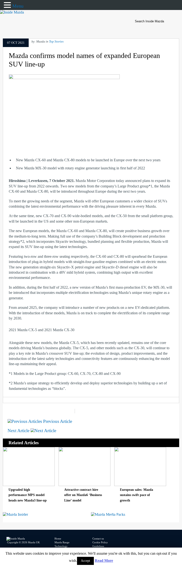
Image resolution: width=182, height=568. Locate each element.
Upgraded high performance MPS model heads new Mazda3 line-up (28, 495)
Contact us (98, 538)
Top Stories (56, 41)
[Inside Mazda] (12, 12)
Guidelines (98, 546)
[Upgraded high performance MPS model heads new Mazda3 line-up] (29, 485)
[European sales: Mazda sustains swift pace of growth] (140, 485)
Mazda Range (62, 542)
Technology (61, 546)
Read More (104, 560)
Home (58, 538)
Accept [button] (85, 561)
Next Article (19, 430)
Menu (17, 6)
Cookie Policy (100, 542)
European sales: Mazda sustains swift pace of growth (136, 495)
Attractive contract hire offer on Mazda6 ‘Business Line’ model (83, 495)
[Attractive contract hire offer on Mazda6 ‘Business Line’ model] (84, 485)
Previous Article (57, 421)
